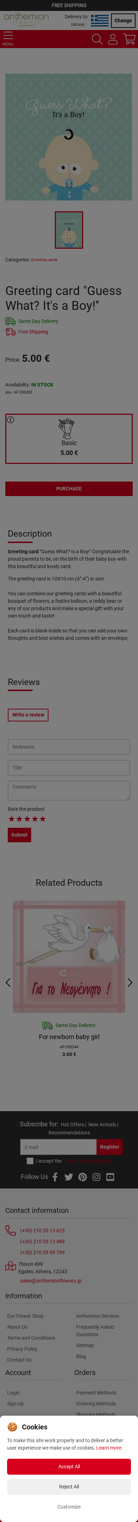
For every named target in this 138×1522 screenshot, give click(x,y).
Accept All (69, 1466)
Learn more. (109, 1448)
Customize (69, 1507)
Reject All (69, 1486)
